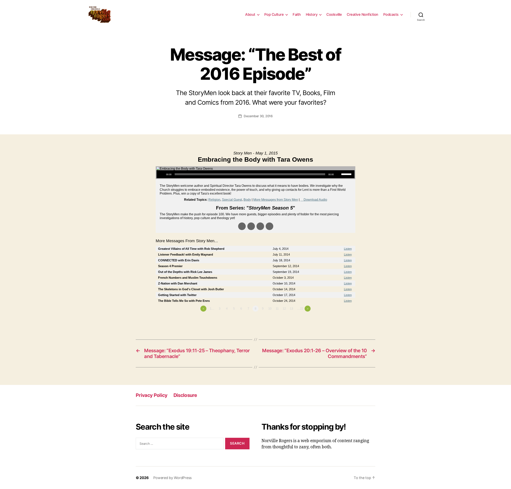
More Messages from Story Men (275, 199)
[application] (255, 174)
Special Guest (232, 199)
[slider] (347, 173)
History (312, 14)
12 (284, 308)
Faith (297, 14)
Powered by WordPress (172, 478)
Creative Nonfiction (362, 14)
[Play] (162, 174)
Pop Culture (274, 14)
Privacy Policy (151, 395)
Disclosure (185, 395)
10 (269, 308)
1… (212, 308)
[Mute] (338, 174)
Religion (214, 199)
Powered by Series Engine (340, 320)
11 (277, 308)
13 (291, 308)
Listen (348, 248)
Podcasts (391, 14)
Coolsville (334, 14)
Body (247, 199)
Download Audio (315, 199)
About (250, 14)
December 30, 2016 (258, 116)
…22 (300, 308)
